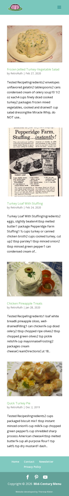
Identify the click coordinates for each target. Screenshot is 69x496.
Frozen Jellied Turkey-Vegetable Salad (33, 69)
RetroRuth (16, 73)
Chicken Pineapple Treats (24, 303)
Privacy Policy (32, 467)
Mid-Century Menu (47, 484)
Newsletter (46, 461)
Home (15, 461)
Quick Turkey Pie (18, 403)
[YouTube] (45, 477)
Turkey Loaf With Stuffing (25, 203)
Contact (29, 461)
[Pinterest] (36, 477)
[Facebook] (27, 477)
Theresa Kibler (45, 491)
